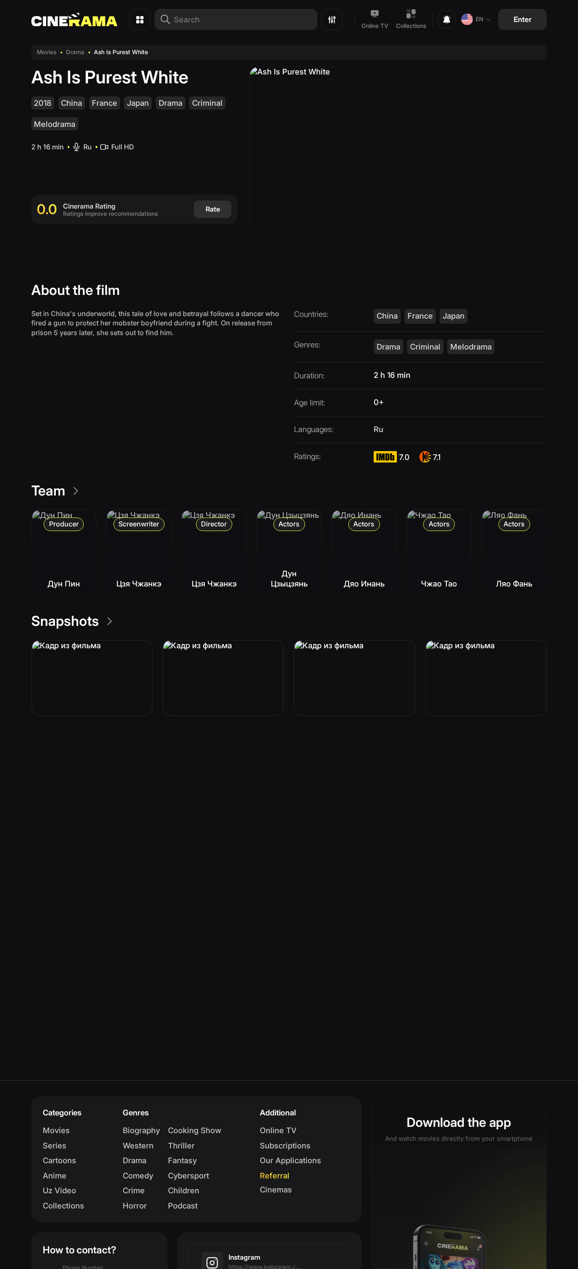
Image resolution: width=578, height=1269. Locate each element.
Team (48, 490)
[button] (92, 678)
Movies (46, 52)
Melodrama (54, 124)
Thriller (181, 1145)
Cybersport (188, 1175)
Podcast (183, 1205)
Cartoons (59, 1160)
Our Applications (290, 1160)
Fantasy (182, 1160)
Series (54, 1145)
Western (138, 1145)
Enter (522, 19)
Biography (141, 1130)
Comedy (138, 1175)
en (479, 19)
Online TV (374, 25)
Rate (213, 209)
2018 (42, 102)
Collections (411, 25)
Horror (135, 1205)
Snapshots (65, 621)
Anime (54, 1175)
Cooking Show (194, 1130)
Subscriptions (285, 1145)
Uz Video (59, 1190)
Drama (75, 52)
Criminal (207, 102)
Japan (138, 102)
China (71, 102)
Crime (134, 1190)
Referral (274, 1175)
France (104, 102)
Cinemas (276, 1189)
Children (183, 1190)
